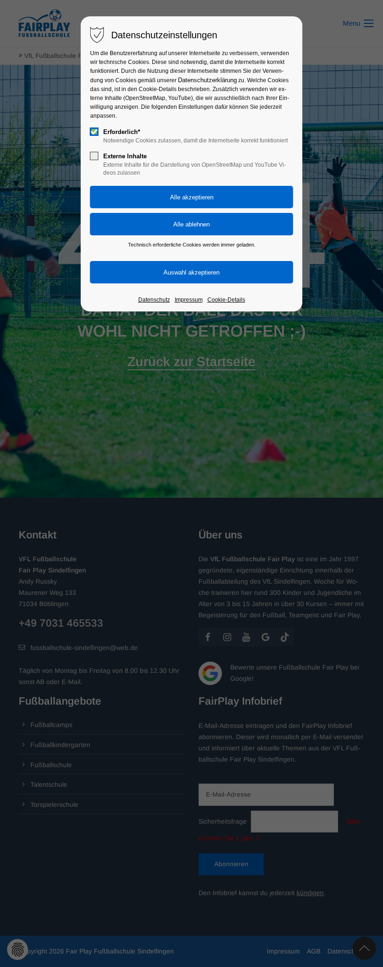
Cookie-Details (226, 299)
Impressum (189, 299)
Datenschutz (154, 299)
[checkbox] (94, 131)
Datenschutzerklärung (207, 80)
